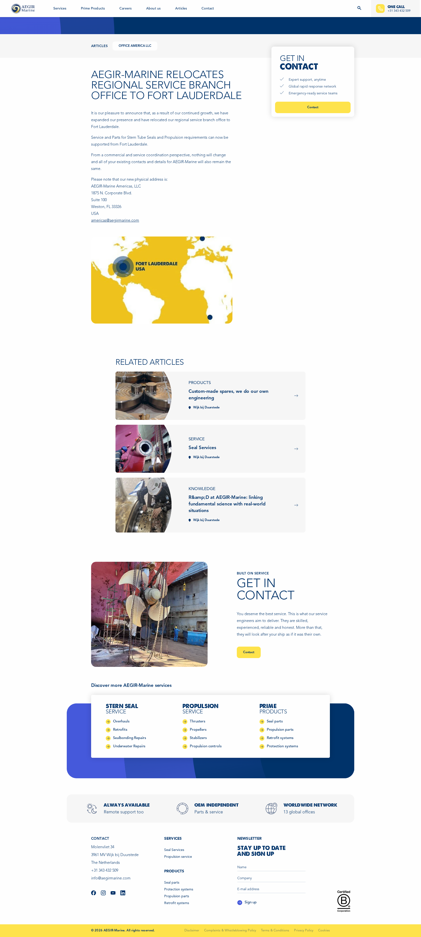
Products (200, 383)
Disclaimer (191, 930)
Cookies (324, 930)
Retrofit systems (176, 903)
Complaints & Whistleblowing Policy (230, 930)
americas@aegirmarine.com (115, 221)
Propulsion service (178, 856)
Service (197, 439)
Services (59, 8)
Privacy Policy (303, 930)
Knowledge (202, 489)
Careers (125, 8)
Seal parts (171, 882)
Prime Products (93, 8)
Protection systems (178, 889)
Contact (207, 8)
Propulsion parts (176, 896)
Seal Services (174, 850)
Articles (181, 8)
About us (153, 8)
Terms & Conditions (275, 930)
